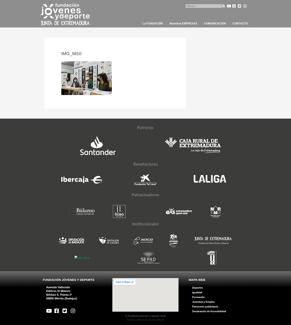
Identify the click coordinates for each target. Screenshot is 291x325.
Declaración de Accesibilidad (209, 311)
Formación (198, 297)
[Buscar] (223, 6)
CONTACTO (240, 23)
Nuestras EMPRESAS (183, 23)
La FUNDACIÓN (152, 23)
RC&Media (158, 319)
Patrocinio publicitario (205, 306)
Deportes (197, 287)
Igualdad (197, 292)
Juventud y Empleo (203, 301)
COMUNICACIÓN (215, 23)
